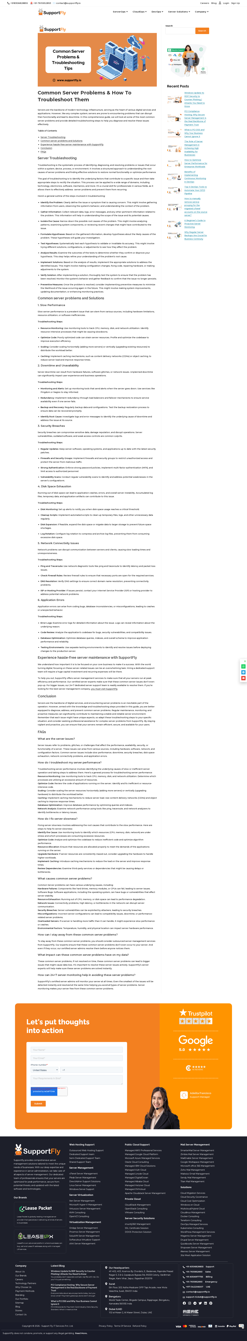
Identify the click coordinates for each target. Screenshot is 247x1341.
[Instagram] (189, 1303)
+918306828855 (19, 3)
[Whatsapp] (243, 666)
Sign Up (235, 3)
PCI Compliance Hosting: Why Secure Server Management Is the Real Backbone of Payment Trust (74, 1288)
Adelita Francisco (200, 1093)
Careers (204, 3)
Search (169, 26)
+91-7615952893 (42, 3)
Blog (214, 3)
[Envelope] (243, 678)
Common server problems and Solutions (61, 140)
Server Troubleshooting (53, 137)
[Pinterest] (210, 1303)
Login (225, 3)
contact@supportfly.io (68, 3)
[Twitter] (200, 1303)
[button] (245, 661)
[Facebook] (184, 1303)
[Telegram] (195, 1303)
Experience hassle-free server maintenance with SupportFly (72, 144)
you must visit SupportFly (104, 689)
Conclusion (46, 148)
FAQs (43, 151)
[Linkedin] (205, 1303)
